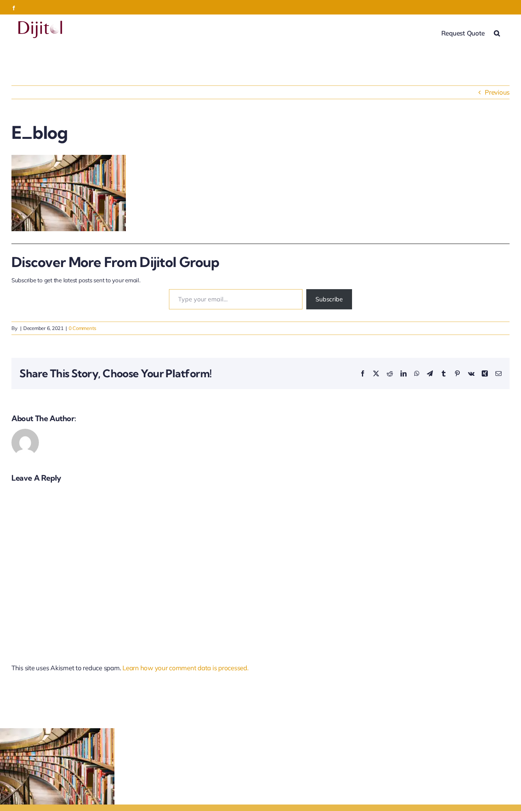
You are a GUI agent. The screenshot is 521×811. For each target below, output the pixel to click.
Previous (497, 92)
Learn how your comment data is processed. (185, 668)
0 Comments (82, 328)
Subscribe (329, 299)
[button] (497, 32)
